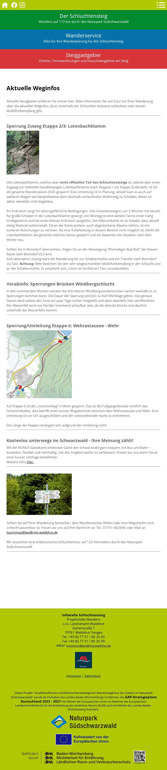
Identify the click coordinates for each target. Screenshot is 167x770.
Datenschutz (93, 676)
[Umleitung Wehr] (39, 397)
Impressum (73, 676)
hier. (30, 462)
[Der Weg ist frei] (39, 513)
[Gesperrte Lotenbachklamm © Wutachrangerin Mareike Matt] (23, 173)
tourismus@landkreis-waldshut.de (32, 532)
